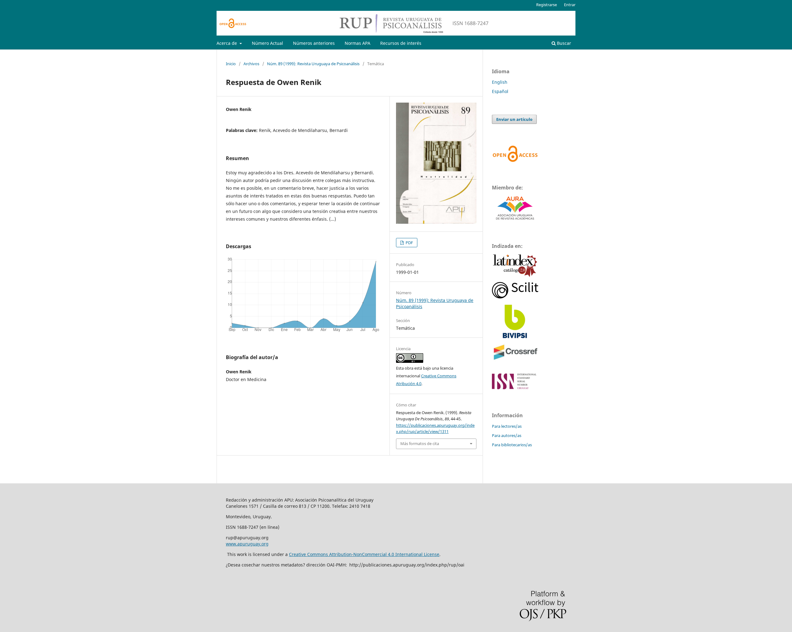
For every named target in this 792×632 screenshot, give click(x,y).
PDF (409, 242)
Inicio (231, 63)
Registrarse (546, 4)
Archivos (251, 63)
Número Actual (267, 43)
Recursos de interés (400, 43)
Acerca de (227, 43)
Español (500, 91)
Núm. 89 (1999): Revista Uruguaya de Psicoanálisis (313, 63)
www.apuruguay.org (247, 544)
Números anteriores (314, 43)
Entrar (569, 4)
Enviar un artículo (514, 119)
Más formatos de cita (419, 443)
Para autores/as (506, 435)
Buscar (563, 43)
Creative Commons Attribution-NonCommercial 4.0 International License (364, 554)
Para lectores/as (507, 426)
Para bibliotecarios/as (512, 444)
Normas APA (357, 43)
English (499, 82)
